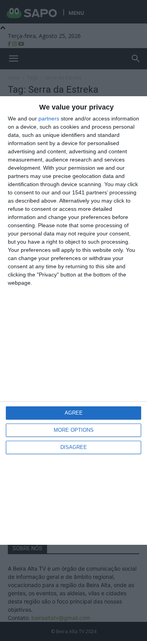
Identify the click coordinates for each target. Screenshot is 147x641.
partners (48, 118)
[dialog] (73, 320)
